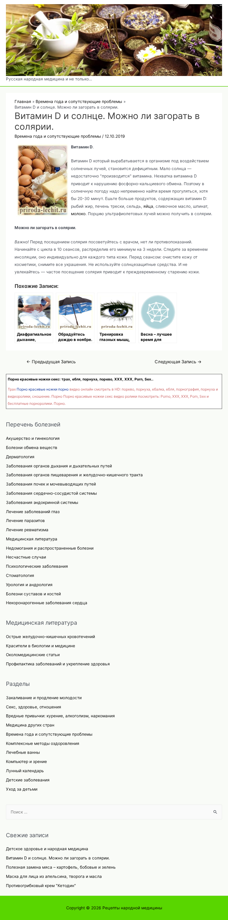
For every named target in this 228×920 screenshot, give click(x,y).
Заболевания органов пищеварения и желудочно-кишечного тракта (74, 474)
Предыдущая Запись (51, 361)
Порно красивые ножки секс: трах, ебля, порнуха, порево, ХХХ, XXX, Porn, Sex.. (80, 379)
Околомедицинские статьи (33, 654)
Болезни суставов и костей (33, 593)
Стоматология (20, 575)
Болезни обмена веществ (31, 447)
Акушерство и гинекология (33, 438)
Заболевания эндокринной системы (42, 502)
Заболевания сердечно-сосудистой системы (51, 493)
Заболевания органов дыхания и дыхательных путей (59, 466)
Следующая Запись (178, 361)
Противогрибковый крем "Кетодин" (41, 885)
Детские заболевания (28, 780)
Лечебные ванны (23, 752)
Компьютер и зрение (26, 761)
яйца (148, 206)
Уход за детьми (21, 789)
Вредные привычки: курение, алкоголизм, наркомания (60, 715)
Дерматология (20, 456)
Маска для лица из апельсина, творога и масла (54, 876)
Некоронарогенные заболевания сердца (46, 602)
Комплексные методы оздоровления (42, 743)
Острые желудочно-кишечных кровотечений (50, 636)
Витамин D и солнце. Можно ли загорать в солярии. (58, 858)
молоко (78, 213)
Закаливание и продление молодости (44, 697)
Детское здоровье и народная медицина (47, 848)
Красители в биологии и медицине (40, 645)
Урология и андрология (29, 584)
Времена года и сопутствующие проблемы (49, 734)
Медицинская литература (31, 539)
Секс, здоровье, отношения (33, 707)
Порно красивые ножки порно (43, 389)
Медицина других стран (30, 725)
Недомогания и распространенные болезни (50, 548)
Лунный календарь (25, 770)
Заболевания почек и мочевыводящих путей (51, 484)
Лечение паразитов (25, 520)
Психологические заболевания (37, 566)
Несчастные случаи (26, 557)
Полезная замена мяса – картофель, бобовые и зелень (61, 867)
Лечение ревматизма (27, 529)
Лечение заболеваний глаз (33, 511)
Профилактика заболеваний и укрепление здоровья (58, 664)
